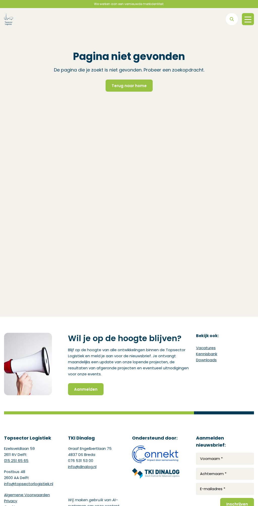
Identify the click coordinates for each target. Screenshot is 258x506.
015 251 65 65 (16, 460)
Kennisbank (206, 353)
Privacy (10, 500)
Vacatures (206, 347)
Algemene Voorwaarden (27, 494)
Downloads (206, 360)
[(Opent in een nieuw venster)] (155, 454)
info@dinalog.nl (82, 466)
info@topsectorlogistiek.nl (28, 483)
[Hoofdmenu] (248, 19)
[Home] (8, 19)
